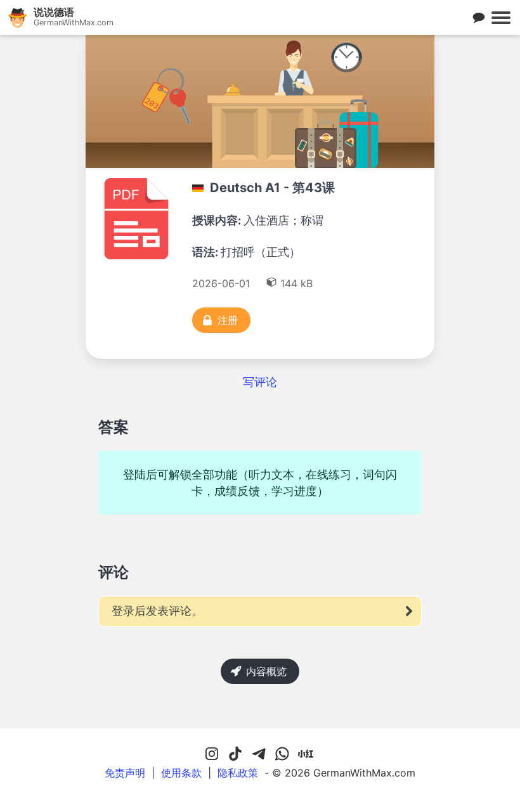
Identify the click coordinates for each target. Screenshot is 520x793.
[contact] (478, 18)
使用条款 (181, 772)
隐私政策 (238, 772)
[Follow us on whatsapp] (282, 754)
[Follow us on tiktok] (235, 754)
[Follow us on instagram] (212, 754)
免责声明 (125, 772)
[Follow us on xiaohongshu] (306, 754)
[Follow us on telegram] (259, 754)
